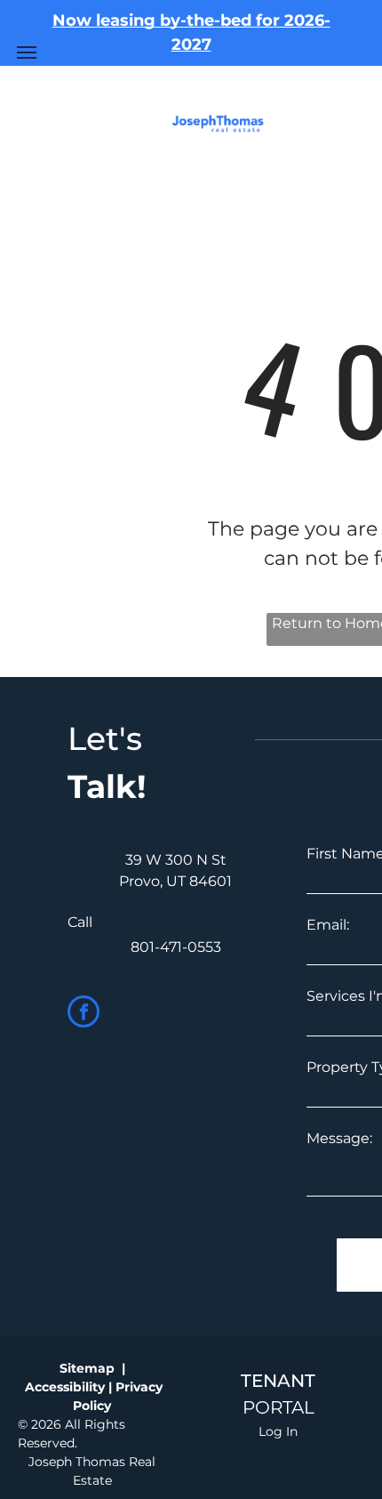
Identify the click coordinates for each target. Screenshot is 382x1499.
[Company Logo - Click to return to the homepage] (219, 124)
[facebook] (83, 1013)
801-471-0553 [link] (176, 947)
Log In (278, 1431)
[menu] (26, 52)
